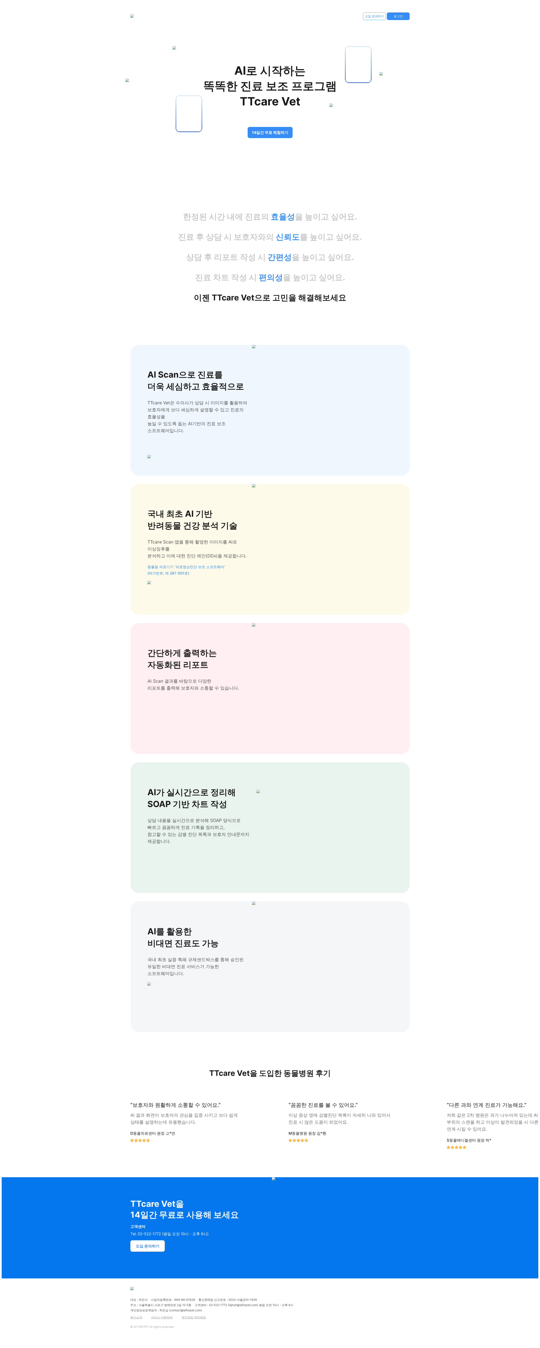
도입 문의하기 (374, 16)
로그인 (398, 16)
